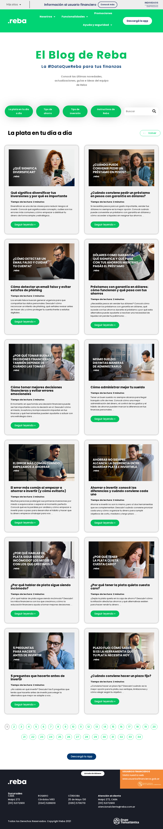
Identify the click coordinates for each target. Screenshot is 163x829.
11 (81, 726)
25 (60, 736)
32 (122, 736)
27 (78, 736)
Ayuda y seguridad (96, 25)
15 (114, 726)
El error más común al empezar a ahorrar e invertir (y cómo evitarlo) (38, 489)
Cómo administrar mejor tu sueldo (118, 387)
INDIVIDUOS (151, 2)
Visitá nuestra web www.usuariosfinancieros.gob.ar (140, 775)
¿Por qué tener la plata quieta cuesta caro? (120, 587)
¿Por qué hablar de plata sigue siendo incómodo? (41, 587)
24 (51, 736)
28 (87, 736)
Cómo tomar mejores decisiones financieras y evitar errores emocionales (36, 390)
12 (89, 726)
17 (130, 726)
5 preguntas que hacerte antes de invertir (38, 677)
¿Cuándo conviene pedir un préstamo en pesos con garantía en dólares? (120, 194)
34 (140, 736)
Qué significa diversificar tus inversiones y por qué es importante (39, 194)
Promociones (103, 13)
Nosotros (46, 16)
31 (113, 736)
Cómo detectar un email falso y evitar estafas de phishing (41, 288)
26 (69, 736)
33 (131, 736)
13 (97, 726)
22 (33, 736)
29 (96, 736)
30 (105, 736)
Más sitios (12, 4)
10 (74, 726)
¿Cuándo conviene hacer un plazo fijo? (121, 676)
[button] (107, 5)
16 (122, 726)
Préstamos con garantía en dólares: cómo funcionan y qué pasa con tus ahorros (119, 290)
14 (105, 726)
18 (138, 726)
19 (146, 726)
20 (154, 726)
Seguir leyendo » (24, 224)
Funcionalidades (73, 16)
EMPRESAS (152, 6)
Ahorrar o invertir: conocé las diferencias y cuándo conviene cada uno (119, 491)
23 (42, 736)
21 (25, 736)
